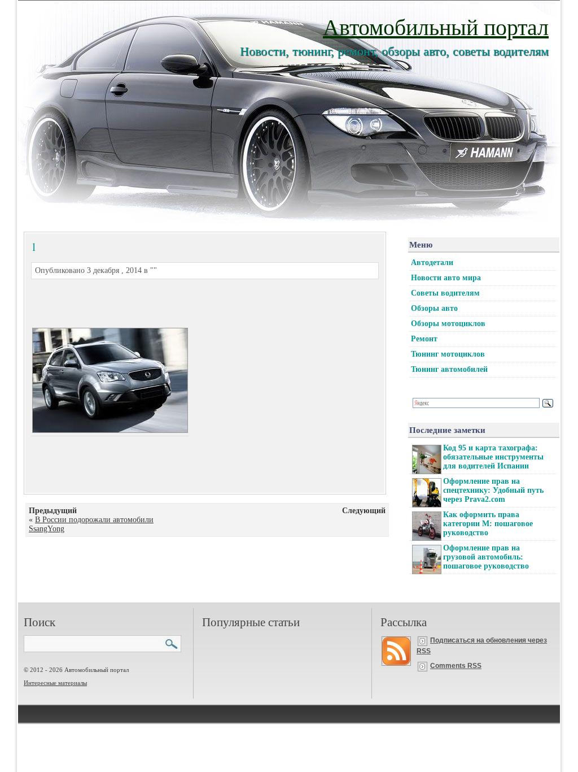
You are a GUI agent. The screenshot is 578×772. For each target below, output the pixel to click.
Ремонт (424, 339)
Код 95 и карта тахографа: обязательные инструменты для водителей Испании (493, 457)
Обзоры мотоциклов (448, 323)
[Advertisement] (191, 302)
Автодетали (432, 262)
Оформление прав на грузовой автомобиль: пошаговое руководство (486, 557)
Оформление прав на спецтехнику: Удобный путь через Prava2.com (493, 490)
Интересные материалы (55, 682)
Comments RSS (455, 666)
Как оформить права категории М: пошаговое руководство (488, 523)
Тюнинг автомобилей (449, 369)
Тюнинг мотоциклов (448, 354)
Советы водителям (445, 293)
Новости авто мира (446, 278)
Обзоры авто (434, 308)
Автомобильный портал (436, 26)
